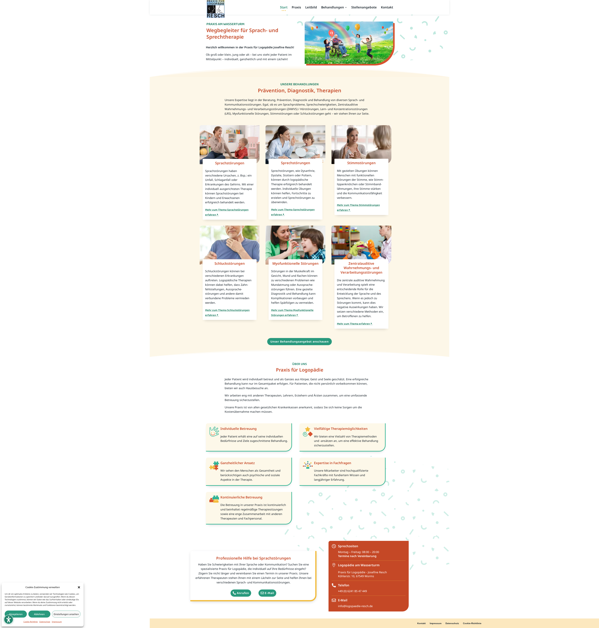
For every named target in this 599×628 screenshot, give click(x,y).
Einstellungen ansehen (66, 614)
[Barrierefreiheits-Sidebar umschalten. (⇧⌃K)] (8, 619)
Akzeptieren (15, 614)
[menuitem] (283, 10)
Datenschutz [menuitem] (452, 623)
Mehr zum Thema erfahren (353, 324)
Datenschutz (44, 621)
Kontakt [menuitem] (421, 623)
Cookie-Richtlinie (30, 621)
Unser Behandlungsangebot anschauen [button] (299, 341)
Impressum (57, 621)
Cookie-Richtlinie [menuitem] (472, 623)
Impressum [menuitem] (435, 623)
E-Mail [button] (269, 593)
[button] (78, 587)
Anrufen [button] (243, 593)
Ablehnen (39, 614)
